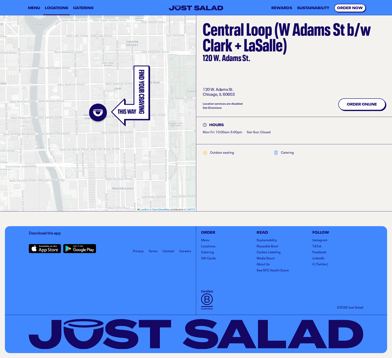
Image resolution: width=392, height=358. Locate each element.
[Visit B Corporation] (207, 300)
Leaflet (144, 209)
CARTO (190, 209)
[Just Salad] (196, 8)
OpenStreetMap (161, 209)
